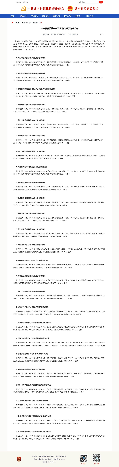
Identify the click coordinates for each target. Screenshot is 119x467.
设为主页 (18, 2)
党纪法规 (34, 16)
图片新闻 (35, 22)
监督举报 (45, 16)
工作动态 (28, 22)
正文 (40, 22)
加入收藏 (25, 2)
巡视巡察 (67, 16)
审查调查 (56, 16)
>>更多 (67, 80)
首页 (12, 16)
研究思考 (89, 16)
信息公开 (23, 16)
